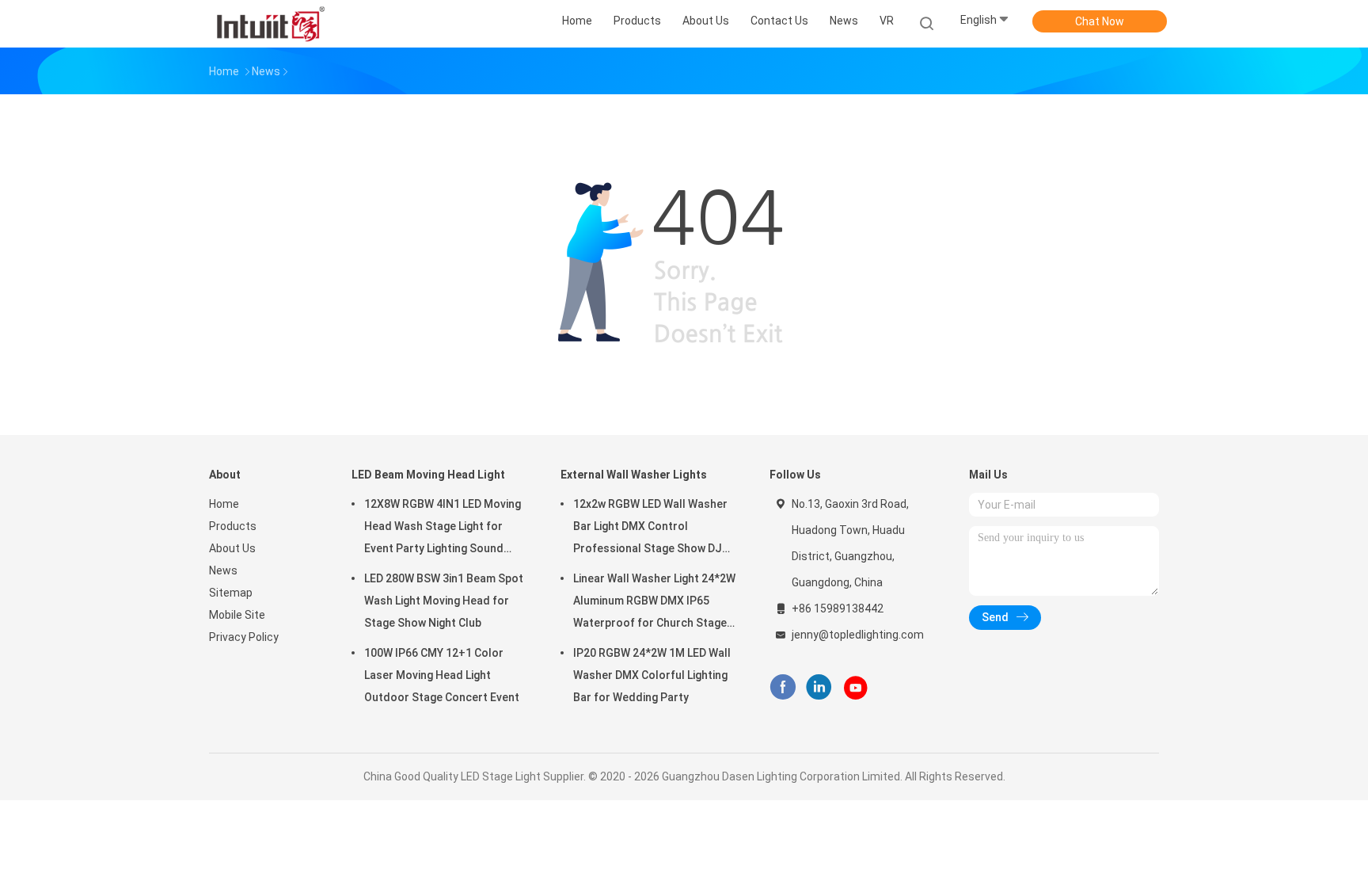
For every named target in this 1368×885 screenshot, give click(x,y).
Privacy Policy (244, 637)
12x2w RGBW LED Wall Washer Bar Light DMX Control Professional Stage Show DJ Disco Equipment (650, 528)
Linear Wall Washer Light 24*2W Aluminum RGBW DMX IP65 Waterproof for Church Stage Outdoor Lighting (654, 603)
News (223, 570)
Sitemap (231, 592)
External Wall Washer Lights (633, 474)
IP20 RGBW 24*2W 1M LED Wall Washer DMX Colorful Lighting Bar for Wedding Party (652, 675)
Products (232, 526)
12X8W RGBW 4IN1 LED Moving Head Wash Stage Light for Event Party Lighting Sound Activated (442, 528)
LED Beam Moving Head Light (428, 474)
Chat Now (1099, 21)
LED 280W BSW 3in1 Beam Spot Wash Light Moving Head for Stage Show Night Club (443, 600)
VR (887, 20)
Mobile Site (237, 614)
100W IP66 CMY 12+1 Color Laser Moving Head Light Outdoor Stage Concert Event (441, 675)
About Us (232, 548)
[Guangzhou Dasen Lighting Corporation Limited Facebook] (783, 687)
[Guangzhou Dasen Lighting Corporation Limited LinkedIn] (819, 687)
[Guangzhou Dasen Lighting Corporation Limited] (270, 24)
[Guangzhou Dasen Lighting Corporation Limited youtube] (855, 687)
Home (224, 504)
